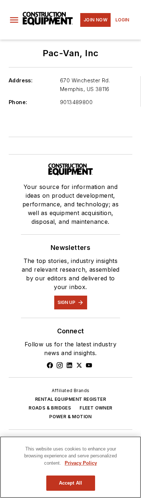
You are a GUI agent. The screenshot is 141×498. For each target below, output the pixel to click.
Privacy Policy (81, 463)
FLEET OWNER (96, 408)
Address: (21, 80)
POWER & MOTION (70, 416)
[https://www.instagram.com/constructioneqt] (59, 365)
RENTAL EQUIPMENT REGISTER (70, 399)
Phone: (18, 102)
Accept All (70, 483)
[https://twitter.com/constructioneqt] (79, 365)
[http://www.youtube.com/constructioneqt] (89, 365)
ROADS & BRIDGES (50, 408)
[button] (14, 20)
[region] (70, 467)
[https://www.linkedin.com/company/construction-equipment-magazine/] (69, 365)
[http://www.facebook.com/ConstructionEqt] (50, 365)
